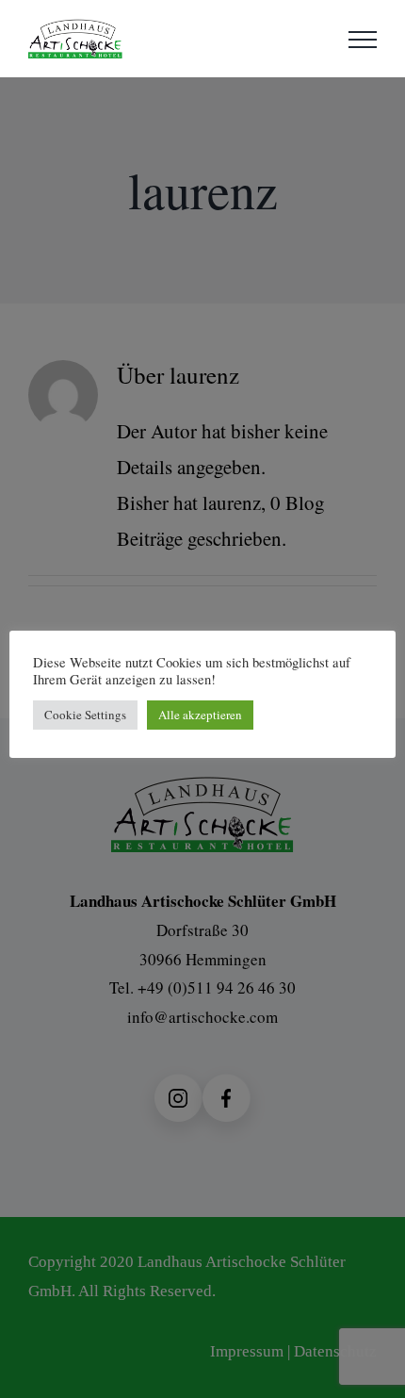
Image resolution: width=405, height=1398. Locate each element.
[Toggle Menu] (362, 39)
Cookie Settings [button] (85, 714)
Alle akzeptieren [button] (200, 714)
